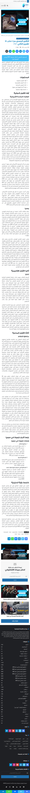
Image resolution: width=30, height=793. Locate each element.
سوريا (10, 746)
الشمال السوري (25, 741)
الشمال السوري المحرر (16, 741)
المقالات (26, 687)
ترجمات (26, 714)
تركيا (10, 532)
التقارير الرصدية (17, 35)
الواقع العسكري (22, 698)
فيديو (25, 705)
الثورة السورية (18, 738)
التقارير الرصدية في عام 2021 (19, 671)
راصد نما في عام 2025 (20, 680)
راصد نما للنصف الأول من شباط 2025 (19, 1)
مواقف (15, 748)
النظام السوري (25, 743)
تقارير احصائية (24, 682)
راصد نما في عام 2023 (20, 676)
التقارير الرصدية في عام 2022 (19, 673)
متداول (24, 712)
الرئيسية (26, 35)
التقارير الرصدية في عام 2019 (19, 667)
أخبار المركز (24, 647)
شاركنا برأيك (15, 621)
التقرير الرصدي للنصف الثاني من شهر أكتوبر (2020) (15, 555)
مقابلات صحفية (23, 655)
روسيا (15, 746)
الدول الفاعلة (11, 738)
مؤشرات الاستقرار (23, 685)
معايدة (24, 703)
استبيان (25, 649)
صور (26, 700)
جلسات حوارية (24, 653)
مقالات (25, 689)
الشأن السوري (14, 532)
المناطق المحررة (7, 741)
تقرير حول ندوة (23, 651)
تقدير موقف (24, 720)
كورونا (6, 746)
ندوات (25, 658)
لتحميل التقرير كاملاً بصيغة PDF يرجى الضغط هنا (15, 58)
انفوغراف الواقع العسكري (15, 743)
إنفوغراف (24, 696)
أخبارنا (27, 644)
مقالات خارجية (23, 691)
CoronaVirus (21, 532)
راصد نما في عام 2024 (20, 678)
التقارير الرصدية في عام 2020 (7, 35)
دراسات (26, 716)
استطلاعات (25, 660)
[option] (15, 552)
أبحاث (25, 718)
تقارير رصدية (6, 532)
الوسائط (26, 694)
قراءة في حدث (25, 723)
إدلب (27, 738)
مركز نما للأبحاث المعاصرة (23, 748)
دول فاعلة (20, 746)
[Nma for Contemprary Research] (25, 6)
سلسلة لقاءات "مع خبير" (20, 707)
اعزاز (23, 738)
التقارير (22, 35)
